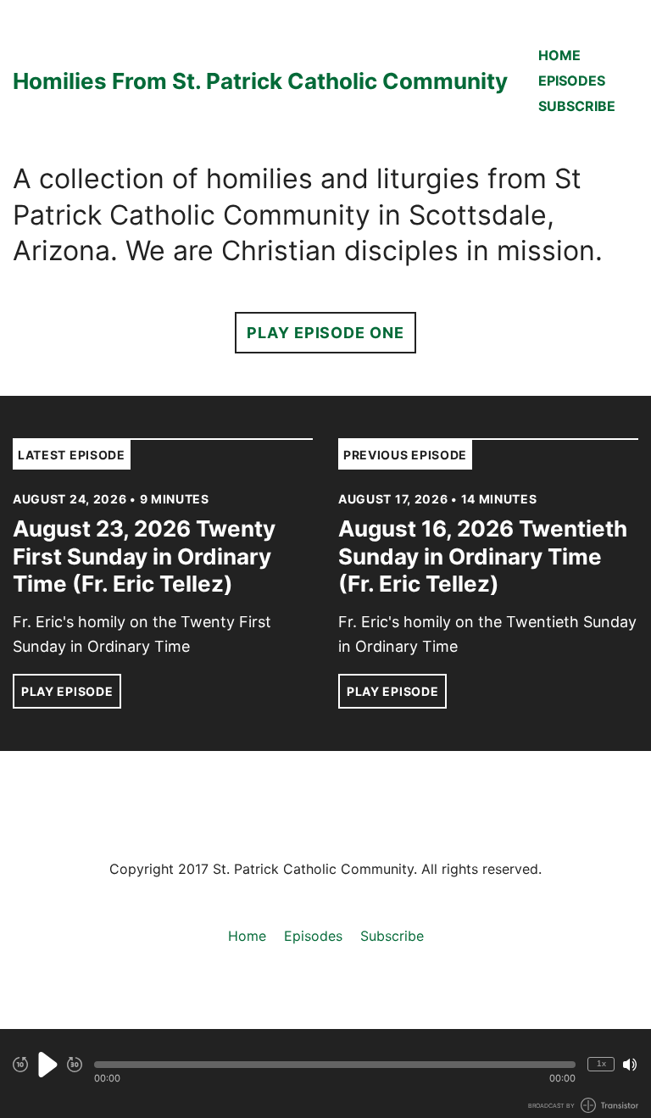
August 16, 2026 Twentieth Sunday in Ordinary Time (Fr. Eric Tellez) (482, 556)
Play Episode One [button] (325, 333)
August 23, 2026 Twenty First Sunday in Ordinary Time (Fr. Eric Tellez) (144, 556)
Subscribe (576, 105)
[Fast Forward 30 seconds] (74, 1064)
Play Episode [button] (67, 691)
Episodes (571, 80)
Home (559, 55)
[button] (335, 1064)
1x (601, 1063)
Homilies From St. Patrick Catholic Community (260, 81)
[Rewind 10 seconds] (20, 1064)
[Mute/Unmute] (630, 1064)
